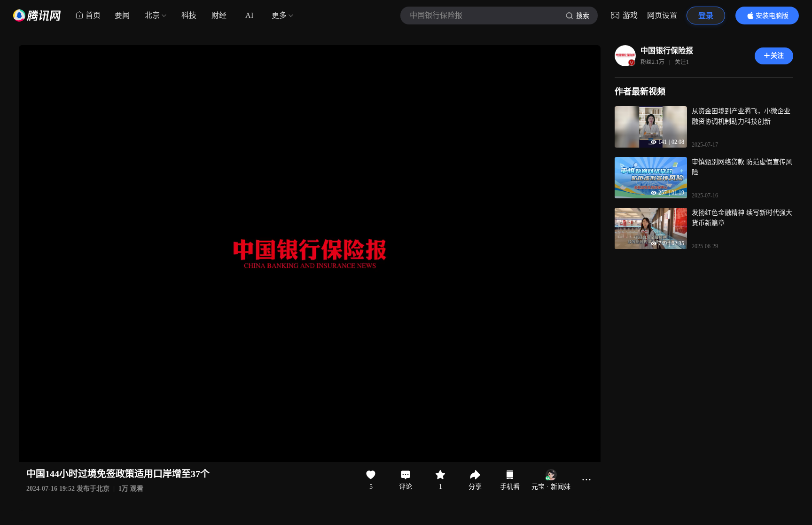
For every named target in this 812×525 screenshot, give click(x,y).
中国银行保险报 (666, 51)
